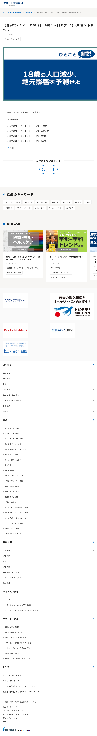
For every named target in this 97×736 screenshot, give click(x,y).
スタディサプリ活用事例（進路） (17, 507)
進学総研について (10, 707)
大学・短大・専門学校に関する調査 (18, 643)
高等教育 (7, 364)
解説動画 (28, 12)
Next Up (8, 600)
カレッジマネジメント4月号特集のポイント (67, 258)
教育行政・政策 (32, 268)
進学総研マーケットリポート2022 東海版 (28, 136)
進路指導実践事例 (11, 454)
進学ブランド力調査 (13, 202)
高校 (5, 419)
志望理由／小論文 (11, 497)
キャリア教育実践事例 (13, 460)
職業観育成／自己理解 (13, 486)
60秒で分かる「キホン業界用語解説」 (19, 605)
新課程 (55, 202)
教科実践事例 (10, 470)
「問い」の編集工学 (12, 502)
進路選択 (9, 208)
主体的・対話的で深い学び (15, 476)
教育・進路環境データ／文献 (15, 449)
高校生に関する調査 (12, 627)
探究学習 (8, 465)
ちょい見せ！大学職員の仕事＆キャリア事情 (21, 610)
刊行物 (6, 666)
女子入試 (67, 202)
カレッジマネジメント (12, 675)
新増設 (78, 202)
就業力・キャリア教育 (15, 268)
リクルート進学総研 (14, 12)
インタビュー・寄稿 (12, 433)
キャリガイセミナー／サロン (15, 439)
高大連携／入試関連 (12, 428)
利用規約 (6, 721)
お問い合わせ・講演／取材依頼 (15, 714)
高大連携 (29, 202)
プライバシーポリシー (12, 718)
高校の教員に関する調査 (14, 632)
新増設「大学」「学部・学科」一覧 (17, 658)
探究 (88, 202)
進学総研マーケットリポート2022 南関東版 (29, 131)
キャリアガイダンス (11, 681)
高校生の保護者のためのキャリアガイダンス (21, 692)
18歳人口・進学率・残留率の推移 (17, 648)
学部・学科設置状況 (12, 653)
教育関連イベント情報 (13, 444)
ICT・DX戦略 (55, 268)
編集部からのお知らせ (13, 534)
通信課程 (70, 208)
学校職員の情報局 (12, 591)
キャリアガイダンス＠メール (15, 518)
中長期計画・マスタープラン (61, 273)
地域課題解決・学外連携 (14, 481)
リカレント (40, 208)
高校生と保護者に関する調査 (15, 637)
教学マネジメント (24, 208)
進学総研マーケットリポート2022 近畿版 (28, 141)
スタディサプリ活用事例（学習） (17, 512)
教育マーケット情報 (12, 39)
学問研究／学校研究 (12, 491)
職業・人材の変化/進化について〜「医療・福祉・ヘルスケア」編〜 (23, 258)
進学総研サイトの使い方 (13, 710)
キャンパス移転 (55, 208)
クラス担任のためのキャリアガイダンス (19, 686)
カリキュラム (43, 202)
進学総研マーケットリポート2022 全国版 (28, 126)
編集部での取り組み (12, 528)
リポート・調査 (11, 618)
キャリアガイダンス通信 (14, 523)
